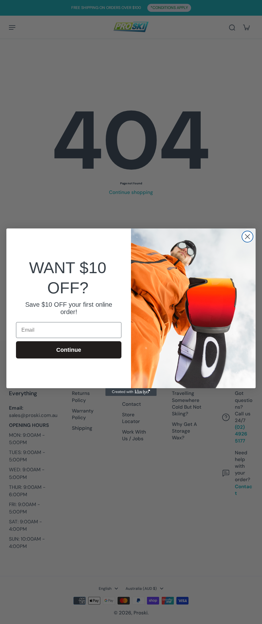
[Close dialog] (247, 236)
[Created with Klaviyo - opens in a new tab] (131, 392)
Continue (68, 350)
